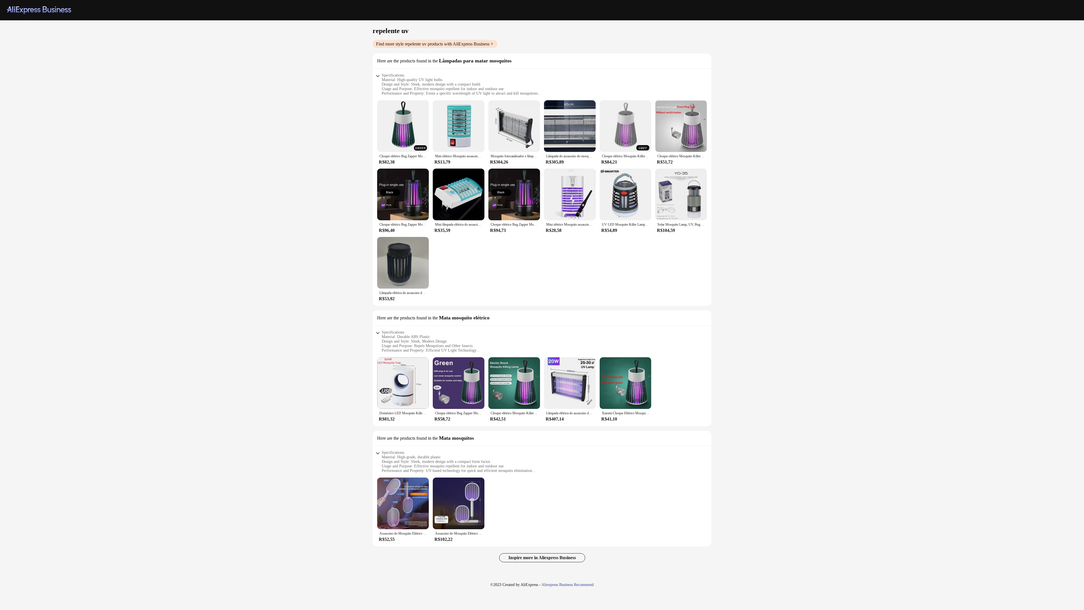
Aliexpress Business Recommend (567, 585)
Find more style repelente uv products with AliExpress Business (432, 44)
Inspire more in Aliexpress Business (542, 557)
